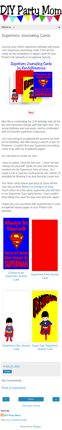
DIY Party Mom (12, 415)
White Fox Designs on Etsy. (37, 186)
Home (31, 399)
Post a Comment (13, 388)
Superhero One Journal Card (16, 347)
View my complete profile (14, 419)
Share (7, 371)
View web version (31, 405)
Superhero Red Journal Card (45, 276)
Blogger (37, 426)
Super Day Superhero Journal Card (45, 347)
